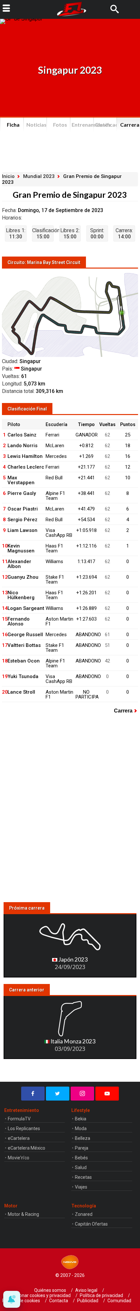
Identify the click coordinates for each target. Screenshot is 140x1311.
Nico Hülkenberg (21, 595)
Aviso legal (86, 1290)
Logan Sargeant (25, 608)
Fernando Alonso (18, 621)
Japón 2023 (72, 959)
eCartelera (19, 1138)
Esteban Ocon (23, 661)
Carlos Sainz (21, 435)
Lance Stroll (21, 692)
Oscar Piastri (22, 509)
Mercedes (56, 456)
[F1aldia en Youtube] (107, 1094)
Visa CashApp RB (59, 532)
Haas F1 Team (54, 548)
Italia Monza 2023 (72, 1041)
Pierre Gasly (21, 493)
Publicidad (87, 1300)
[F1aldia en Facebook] (33, 1094)
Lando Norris (22, 445)
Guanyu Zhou (22, 577)
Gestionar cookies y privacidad (40, 1295)
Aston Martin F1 (59, 621)
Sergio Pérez (22, 520)
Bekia (80, 1118)
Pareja (81, 1148)
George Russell (25, 634)
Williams (54, 561)
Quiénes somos (50, 1290)
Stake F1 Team (55, 579)
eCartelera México (26, 1148)
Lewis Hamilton (25, 456)
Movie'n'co (18, 1157)
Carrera (123, 710)
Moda (81, 1128)
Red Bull (54, 478)
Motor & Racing (23, 1214)
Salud (81, 1167)
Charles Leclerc (25, 467)
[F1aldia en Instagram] (82, 1094)
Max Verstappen (21, 480)
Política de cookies (21, 1300)
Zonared (83, 1214)
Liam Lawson (22, 530)
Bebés (81, 1157)
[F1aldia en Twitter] (57, 1094)
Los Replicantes (24, 1128)
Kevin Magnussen (21, 548)
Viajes (81, 1187)
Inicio (8, 176)
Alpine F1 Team (55, 495)
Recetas (83, 1177)
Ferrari (52, 435)
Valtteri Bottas (24, 645)
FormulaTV (19, 1118)
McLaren (55, 445)
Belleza (82, 1138)
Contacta (58, 1300)
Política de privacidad (101, 1295)
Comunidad (119, 1300)
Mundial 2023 (39, 176)
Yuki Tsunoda (22, 676)
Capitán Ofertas (91, 1224)
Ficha (13, 124)
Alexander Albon (19, 564)
